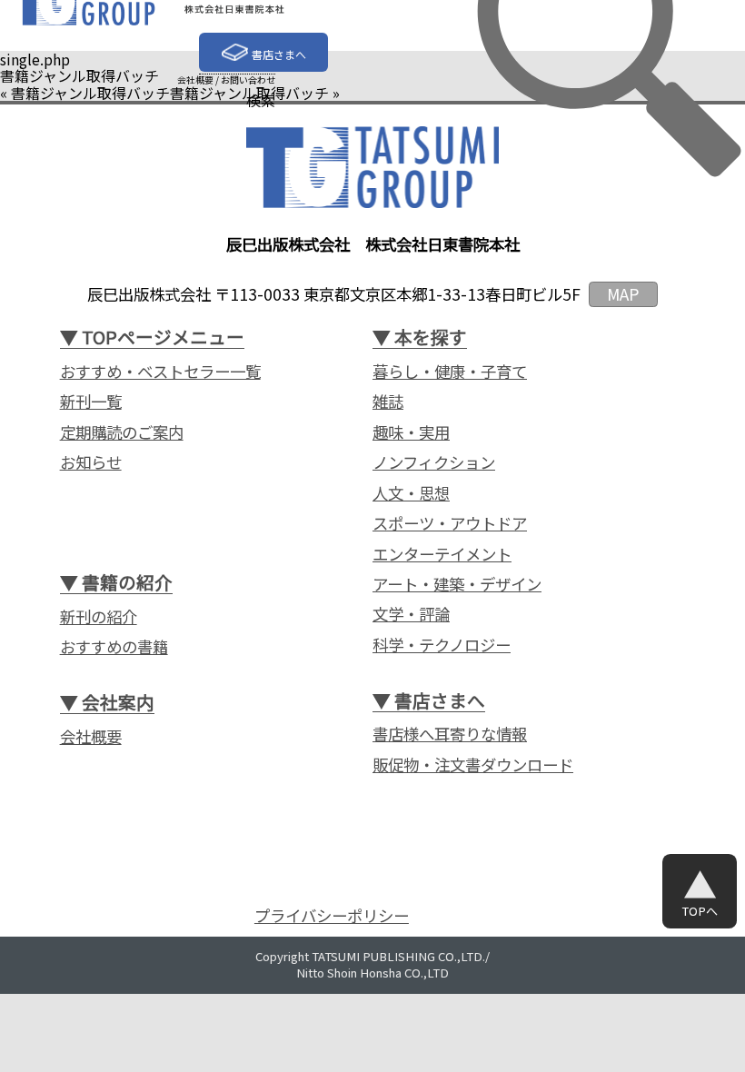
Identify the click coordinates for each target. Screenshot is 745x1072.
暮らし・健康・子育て (449, 371)
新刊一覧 (91, 401)
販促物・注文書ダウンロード (472, 765)
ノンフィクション (433, 462)
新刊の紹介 (98, 616)
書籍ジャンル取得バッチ (90, 93)
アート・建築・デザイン (456, 584)
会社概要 (195, 79)
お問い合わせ (248, 79)
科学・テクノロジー (441, 645)
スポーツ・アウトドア (449, 523)
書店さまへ (279, 54)
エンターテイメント (442, 554)
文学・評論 (411, 614)
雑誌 (387, 401)
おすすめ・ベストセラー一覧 (160, 371)
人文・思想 (411, 493)
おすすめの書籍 (114, 646)
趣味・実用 (411, 432)
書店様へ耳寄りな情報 (449, 734)
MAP (623, 294)
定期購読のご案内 (122, 432)
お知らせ (91, 462)
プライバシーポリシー (331, 916)
